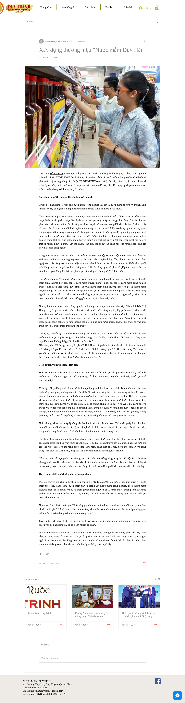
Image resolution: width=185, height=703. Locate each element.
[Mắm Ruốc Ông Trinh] (45, 596)
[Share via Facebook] (40, 554)
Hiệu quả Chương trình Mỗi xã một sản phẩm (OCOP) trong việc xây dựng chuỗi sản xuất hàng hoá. (138, 615)
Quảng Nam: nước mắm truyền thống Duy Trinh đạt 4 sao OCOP (91, 615)
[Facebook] (158, 681)
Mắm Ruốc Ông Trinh (39, 613)
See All (157, 579)
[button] (157, 7)
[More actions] (144, 41)
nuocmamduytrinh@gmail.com (46, 690)
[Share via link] (47, 554)
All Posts (29, 21)
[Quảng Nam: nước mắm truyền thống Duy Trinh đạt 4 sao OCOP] (92, 596)
